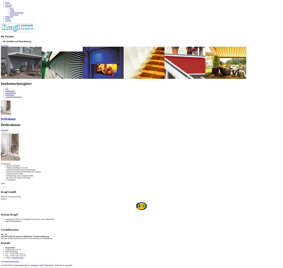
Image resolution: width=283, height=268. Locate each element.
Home (7, 3)
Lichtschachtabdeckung (13, 97)
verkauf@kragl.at (17, 258)
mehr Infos (4, 46)
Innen (12, 9)
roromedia (68, 265)
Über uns (8, 5)
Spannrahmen (10, 91)
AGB (41, 265)
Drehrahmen (9, 95)
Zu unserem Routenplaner (10, 261)
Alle (6, 89)
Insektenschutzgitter (17, 13)
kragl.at (3, 199)
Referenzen (9, 17)
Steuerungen (14, 15)
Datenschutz (49, 265)
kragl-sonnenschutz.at (21, 265)
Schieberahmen (10, 93)
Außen (12, 11)
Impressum (34, 265)
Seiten (3, 183)
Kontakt (8, 21)
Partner (7, 19)
